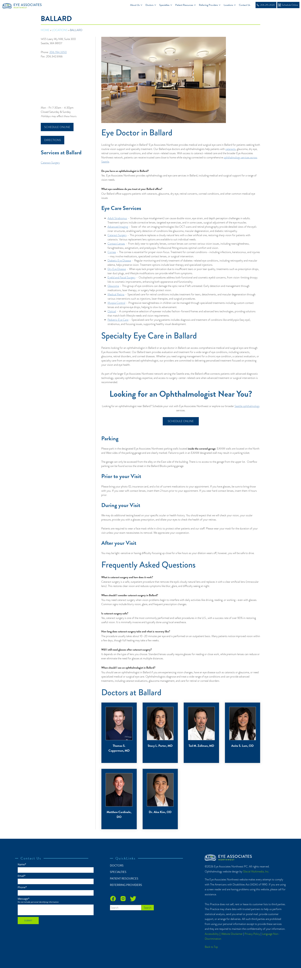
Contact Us (244, 5)
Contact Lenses (116, 244)
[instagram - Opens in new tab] (123, 898)
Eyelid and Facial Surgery (121, 277)
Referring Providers (208, 5)
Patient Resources (184, 5)
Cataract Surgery (50, 163)
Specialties (164, 5)
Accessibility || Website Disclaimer (224, 934)
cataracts (230, 149)
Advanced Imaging (118, 227)
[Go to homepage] (23, 5)
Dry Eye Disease (117, 269)
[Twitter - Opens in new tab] (133, 898)
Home (45, 30)
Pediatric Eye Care (118, 320)
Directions (52, 140)
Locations (228, 5)
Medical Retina (116, 294)
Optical (112, 311)
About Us (135, 5)
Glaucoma (113, 286)
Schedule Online (57, 127)
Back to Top (211, 947)
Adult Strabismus (117, 218)
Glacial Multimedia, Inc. (256, 871)
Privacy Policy (252, 934)
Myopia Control (116, 303)
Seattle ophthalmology (247, 406)
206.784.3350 (58, 52)
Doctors (149, 5)
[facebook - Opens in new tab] (113, 898)
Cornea (112, 252)
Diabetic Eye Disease (119, 260)
